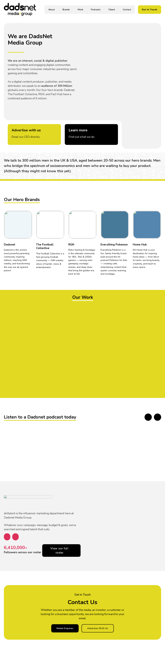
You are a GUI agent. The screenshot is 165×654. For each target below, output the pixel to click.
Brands (66, 9)
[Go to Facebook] (27, 228)
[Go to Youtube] (27, 224)
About (51, 9)
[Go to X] (27, 219)
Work (80, 9)
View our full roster (59, 550)
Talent (111, 9)
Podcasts (96, 9)
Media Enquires (65, 628)
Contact (127, 9)
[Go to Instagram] (27, 232)
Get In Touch (149, 9)
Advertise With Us (97, 628)
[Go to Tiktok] (27, 237)
